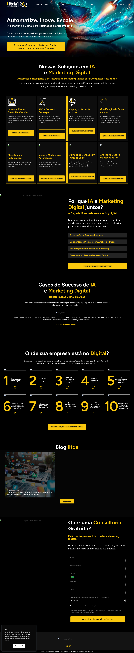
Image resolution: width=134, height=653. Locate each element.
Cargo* (72, 589)
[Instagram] (124, 4)
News (92, 4)
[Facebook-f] (118, 4)
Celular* (72, 573)
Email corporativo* (75, 565)
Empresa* (73, 581)
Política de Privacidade (47, 651)
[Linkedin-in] (121, 4)
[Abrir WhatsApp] (129, 648)
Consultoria (77, 4)
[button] (7, 322)
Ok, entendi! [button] (19, 646)
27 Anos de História (40, 4)
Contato (106, 4)
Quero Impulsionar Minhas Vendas (97, 619)
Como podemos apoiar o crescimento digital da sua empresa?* (90, 597)
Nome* (72, 557)
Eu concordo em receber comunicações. (84, 606)
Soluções (60, 4)
